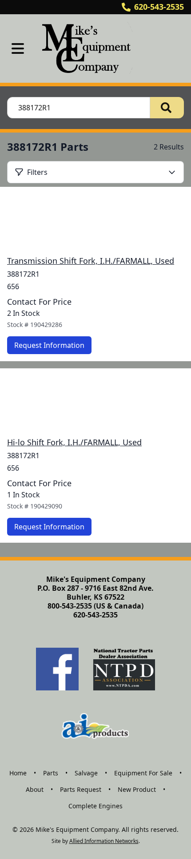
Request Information (49, 345)
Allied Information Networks (104, 841)
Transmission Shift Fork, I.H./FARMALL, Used (90, 260)
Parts (50, 773)
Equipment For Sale (143, 773)
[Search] (167, 107)
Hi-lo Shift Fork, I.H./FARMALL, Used (74, 442)
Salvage (86, 773)
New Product (137, 789)
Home (18, 773)
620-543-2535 (159, 6)
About (35, 789)
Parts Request (80, 789)
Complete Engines (95, 806)
